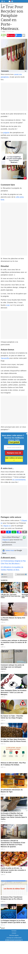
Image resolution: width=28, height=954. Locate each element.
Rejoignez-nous (13, 453)
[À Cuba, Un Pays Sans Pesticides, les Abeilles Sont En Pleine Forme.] (14, 730)
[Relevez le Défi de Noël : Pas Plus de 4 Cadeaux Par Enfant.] (14, 753)
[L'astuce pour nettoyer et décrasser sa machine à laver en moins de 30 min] (14, 631)
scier (8, 305)
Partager (19, 35)
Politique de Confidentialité (14, 937)
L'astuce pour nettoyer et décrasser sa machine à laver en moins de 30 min (14, 642)
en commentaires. (19, 479)
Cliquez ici (6, 540)
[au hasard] (12, 1)
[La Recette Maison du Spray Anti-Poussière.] (14, 609)
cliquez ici (7, 526)
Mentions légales (14, 935)
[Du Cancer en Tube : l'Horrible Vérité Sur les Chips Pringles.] (14, 706)
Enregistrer (11, 35)
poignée (6, 132)
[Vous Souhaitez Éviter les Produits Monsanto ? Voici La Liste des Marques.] (14, 681)
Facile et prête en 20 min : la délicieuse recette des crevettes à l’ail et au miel (13, 870)
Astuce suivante (21, 574)
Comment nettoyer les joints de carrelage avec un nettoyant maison (12, 667)
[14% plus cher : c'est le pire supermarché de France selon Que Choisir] (10, 587)
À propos (14, 930)
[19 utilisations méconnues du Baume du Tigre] (14, 780)
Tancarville (5, 358)
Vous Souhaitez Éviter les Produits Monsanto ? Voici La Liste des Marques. (13, 692)
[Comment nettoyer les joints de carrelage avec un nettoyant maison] (14, 656)
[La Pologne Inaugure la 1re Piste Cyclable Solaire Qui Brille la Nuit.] (14, 911)
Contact (14, 933)
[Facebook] (8, 532)
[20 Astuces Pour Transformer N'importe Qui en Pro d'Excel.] (14, 888)
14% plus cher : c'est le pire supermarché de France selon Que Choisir (10, 596)
